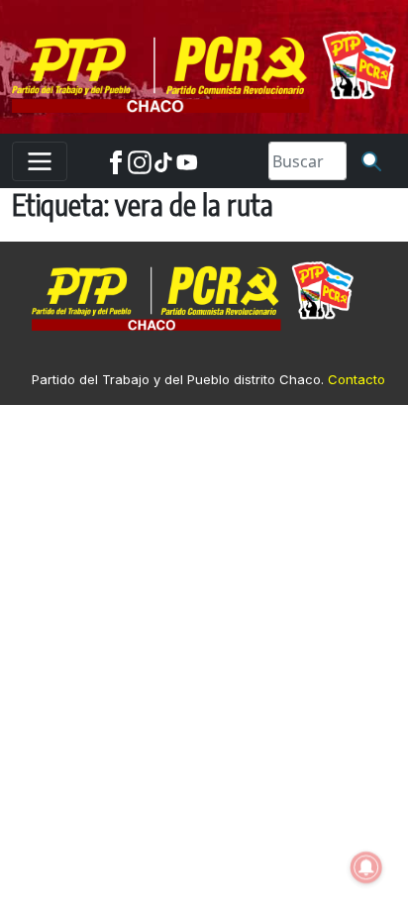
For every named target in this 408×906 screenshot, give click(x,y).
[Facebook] (116, 161)
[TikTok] (163, 161)
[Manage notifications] (366, 867)
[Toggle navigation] (39, 161)
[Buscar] (371, 161)
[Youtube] (187, 161)
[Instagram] (140, 161)
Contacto (356, 379)
